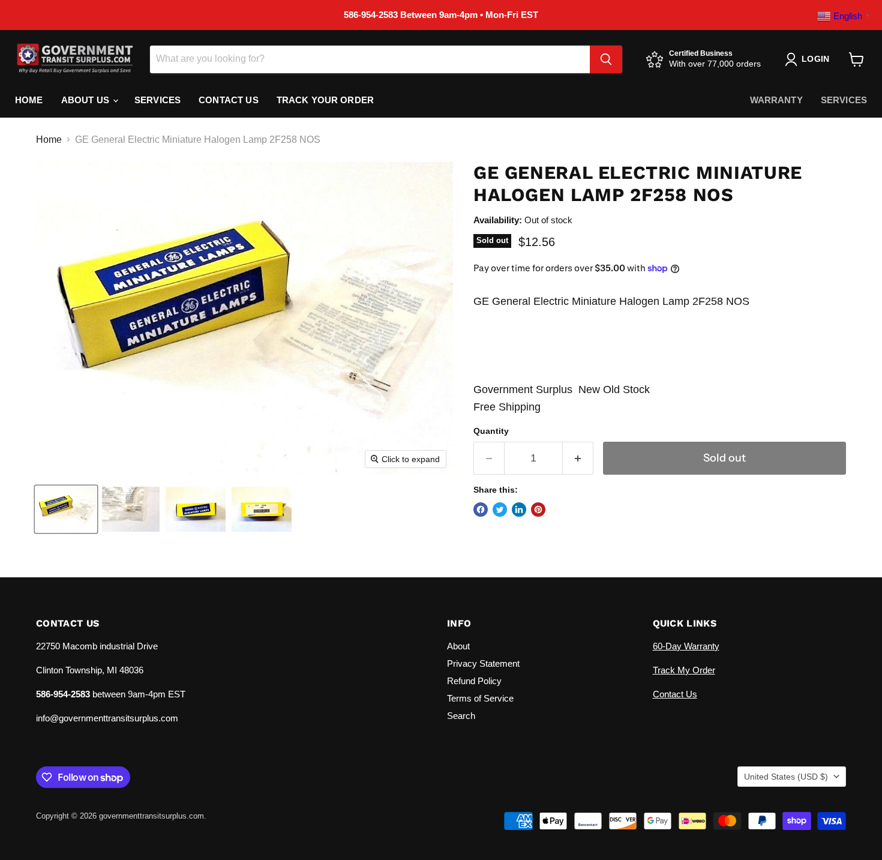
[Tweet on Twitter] (500, 509)
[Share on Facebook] (480, 509)
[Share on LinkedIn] (519, 509)
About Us (86, 100)
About (458, 646)
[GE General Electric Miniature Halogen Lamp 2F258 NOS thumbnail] (66, 509)
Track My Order (684, 670)
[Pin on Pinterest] (538, 509)
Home (29, 100)
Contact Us (229, 100)
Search (461, 716)
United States (786, 776)
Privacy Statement (483, 663)
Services (157, 100)
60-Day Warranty (686, 646)
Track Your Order (325, 100)
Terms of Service (480, 698)
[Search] (606, 59)
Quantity (491, 431)
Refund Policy (474, 681)
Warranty (776, 100)
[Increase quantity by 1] (578, 458)
